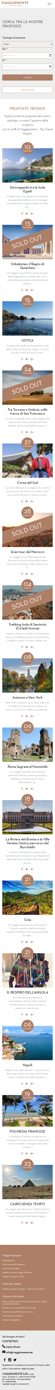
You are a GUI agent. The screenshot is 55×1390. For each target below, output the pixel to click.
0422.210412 (13, 1347)
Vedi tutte (27, 90)
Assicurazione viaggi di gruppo (21, 1369)
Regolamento (8, 1365)
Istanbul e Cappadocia (11, 1320)
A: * (4, 60)
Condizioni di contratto (25, 1365)
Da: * (4, 49)
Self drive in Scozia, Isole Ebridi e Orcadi (19, 1308)
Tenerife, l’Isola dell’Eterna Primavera (17, 1312)
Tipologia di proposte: (13, 38)
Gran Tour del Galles (10, 1269)
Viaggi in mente (19, 4)
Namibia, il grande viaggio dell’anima (17, 1273)
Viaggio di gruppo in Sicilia (13, 1277)
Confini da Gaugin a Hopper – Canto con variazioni (23, 1289)
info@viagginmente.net (19, 1352)
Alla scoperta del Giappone (13, 1265)
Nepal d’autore (8, 1261)
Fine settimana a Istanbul (12, 1316)
